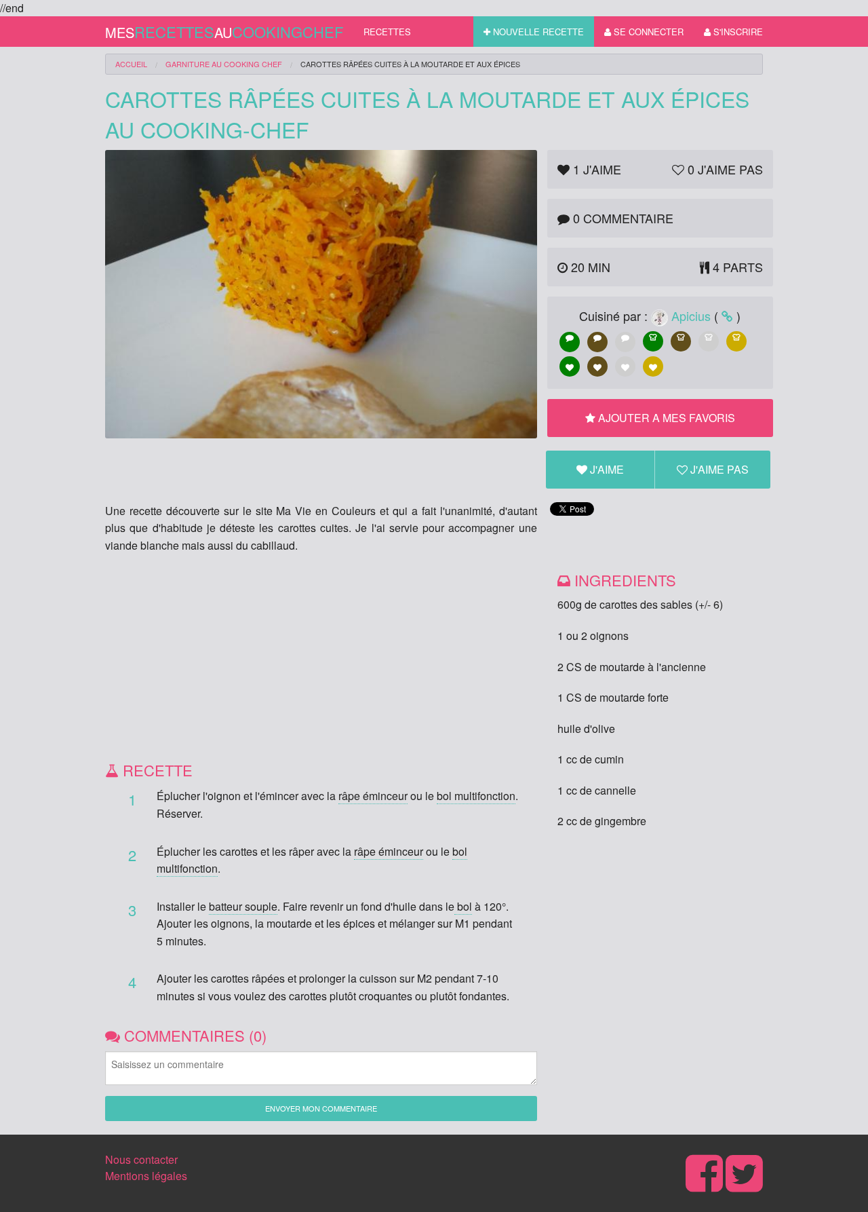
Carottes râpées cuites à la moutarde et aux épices (410, 64)
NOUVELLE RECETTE (537, 31)
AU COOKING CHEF (223, 64)
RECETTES (387, 31)
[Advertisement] (321, 662)
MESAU (224, 31)
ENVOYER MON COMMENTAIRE (321, 1108)
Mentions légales (146, 1175)
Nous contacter (141, 1159)
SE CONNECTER (647, 31)
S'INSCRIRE (737, 31)
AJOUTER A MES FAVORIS (665, 417)
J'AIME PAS (718, 469)
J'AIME (605, 469)
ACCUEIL (131, 64)
